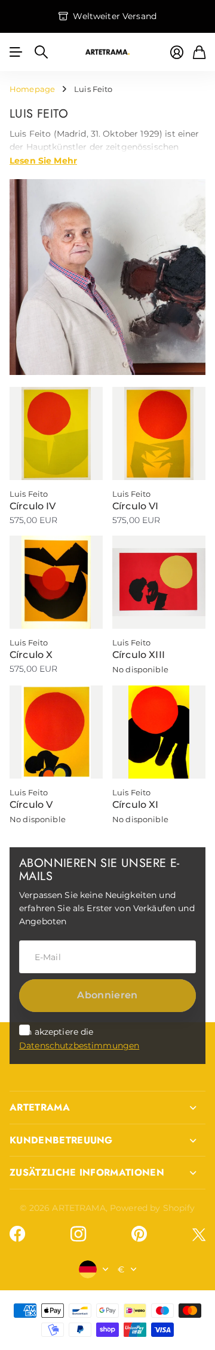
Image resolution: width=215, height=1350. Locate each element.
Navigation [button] (16, 52)
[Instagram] (78, 1234)
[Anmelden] (176, 52)
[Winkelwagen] (199, 52)
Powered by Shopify (152, 1208)
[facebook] (17, 1234)
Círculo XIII (138, 654)
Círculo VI (135, 506)
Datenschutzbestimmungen (79, 1045)
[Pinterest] (139, 1234)
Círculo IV (33, 506)
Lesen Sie (43, 160)
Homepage (32, 89)
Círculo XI (135, 804)
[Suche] (41, 52)
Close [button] (107, 1107)
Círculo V (31, 804)
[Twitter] (198, 1234)
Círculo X (31, 654)
